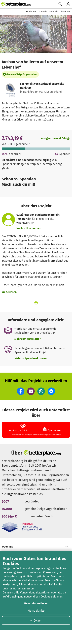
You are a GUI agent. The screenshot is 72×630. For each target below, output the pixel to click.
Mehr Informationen (36, 603)
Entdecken (31, 11)
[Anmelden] (68, 4)
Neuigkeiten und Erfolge (55, 138)
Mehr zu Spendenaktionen (31, 358)
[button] (20, 391)
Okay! (37, 620)
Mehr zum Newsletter (27, 338)
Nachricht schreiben (28, 228)
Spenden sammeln (48, 11)
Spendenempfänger (14, 164)
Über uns (65, 11)
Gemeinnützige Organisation (21, 74)
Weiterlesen (9, 292)
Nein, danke (36, 611)
